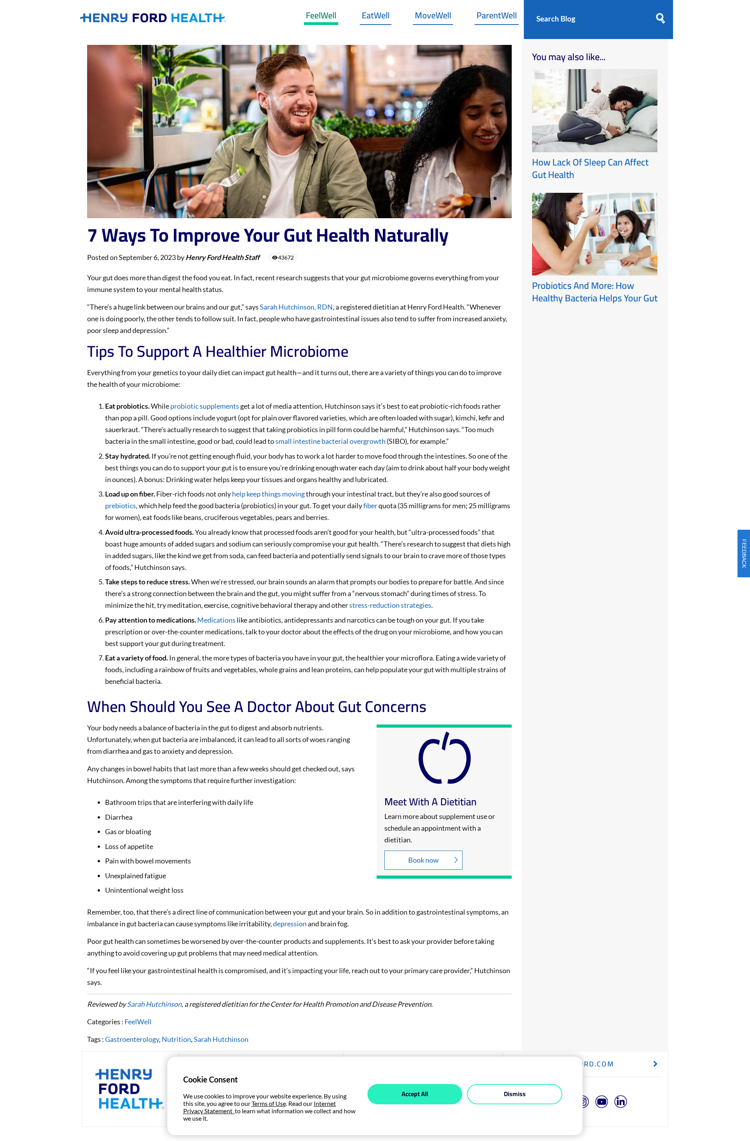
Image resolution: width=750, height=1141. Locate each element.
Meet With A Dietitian (430, 801)
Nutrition (176, 1039)
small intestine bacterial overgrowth (330, 441)
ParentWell (497, 17)
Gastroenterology (132, 1039)
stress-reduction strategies (390, 605)
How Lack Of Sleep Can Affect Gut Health (590, 168)
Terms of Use (269, 1103)
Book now (423, 860)
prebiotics (120, 505)
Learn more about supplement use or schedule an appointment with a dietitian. (439, 828)
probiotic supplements (204, 406)
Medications (216, 620)
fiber (370, 505)
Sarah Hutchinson (154, 1004)
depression (290, 923)
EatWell (375, 17)
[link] (153, 19)
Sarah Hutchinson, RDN (296, 307)
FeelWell (321, 17)
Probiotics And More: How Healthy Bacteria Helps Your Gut (594, 292)
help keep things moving (268, 494)
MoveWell (433, 17)
